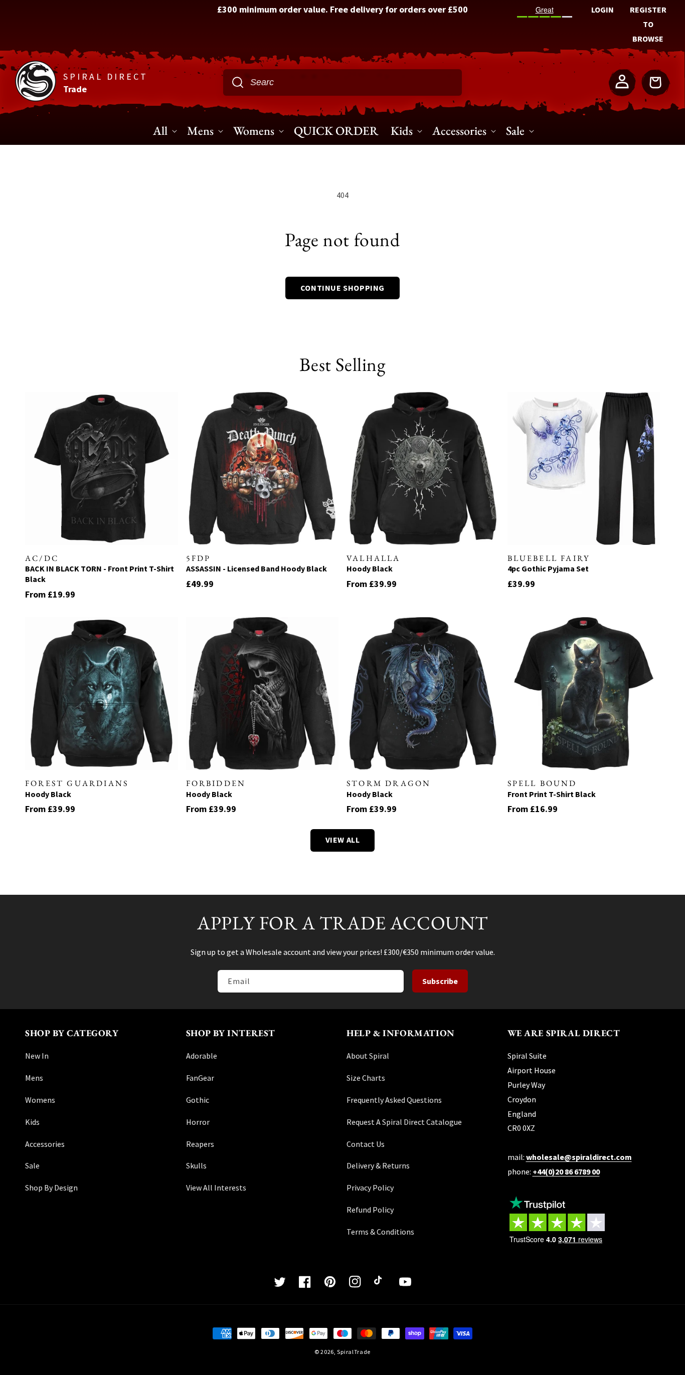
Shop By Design (51, 1188)
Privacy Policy (370, 1188)
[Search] (237, 82)
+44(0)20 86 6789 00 (566, 1171)
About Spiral (368, 1056)
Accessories (45, 1144)
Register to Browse (648, 24)
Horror (198, 1122)
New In (37, 1056)
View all (342, 840)
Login (602, 10)
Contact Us (366, 1144)
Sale (32, 1165)
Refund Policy (370, 1210)
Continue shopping (342, 288)
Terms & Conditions (380, 1232)
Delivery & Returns (378, 1165)
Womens (40, 1100)
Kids (32, 1122)
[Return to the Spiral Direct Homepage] (35, 98)
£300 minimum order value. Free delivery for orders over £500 (342, 9)
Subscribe (440, 981)
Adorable (201, 1056)
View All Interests (216, 1188)
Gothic (197, 1100)
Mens (34, 1078)
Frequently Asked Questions (394, 1100)
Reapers (200, 1144)
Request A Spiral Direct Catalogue (404, 1122)
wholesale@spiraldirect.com (579, 1157)
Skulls (196, 1165)
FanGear (200, 1078)
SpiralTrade (354, 1351)
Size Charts (366, 1078)
